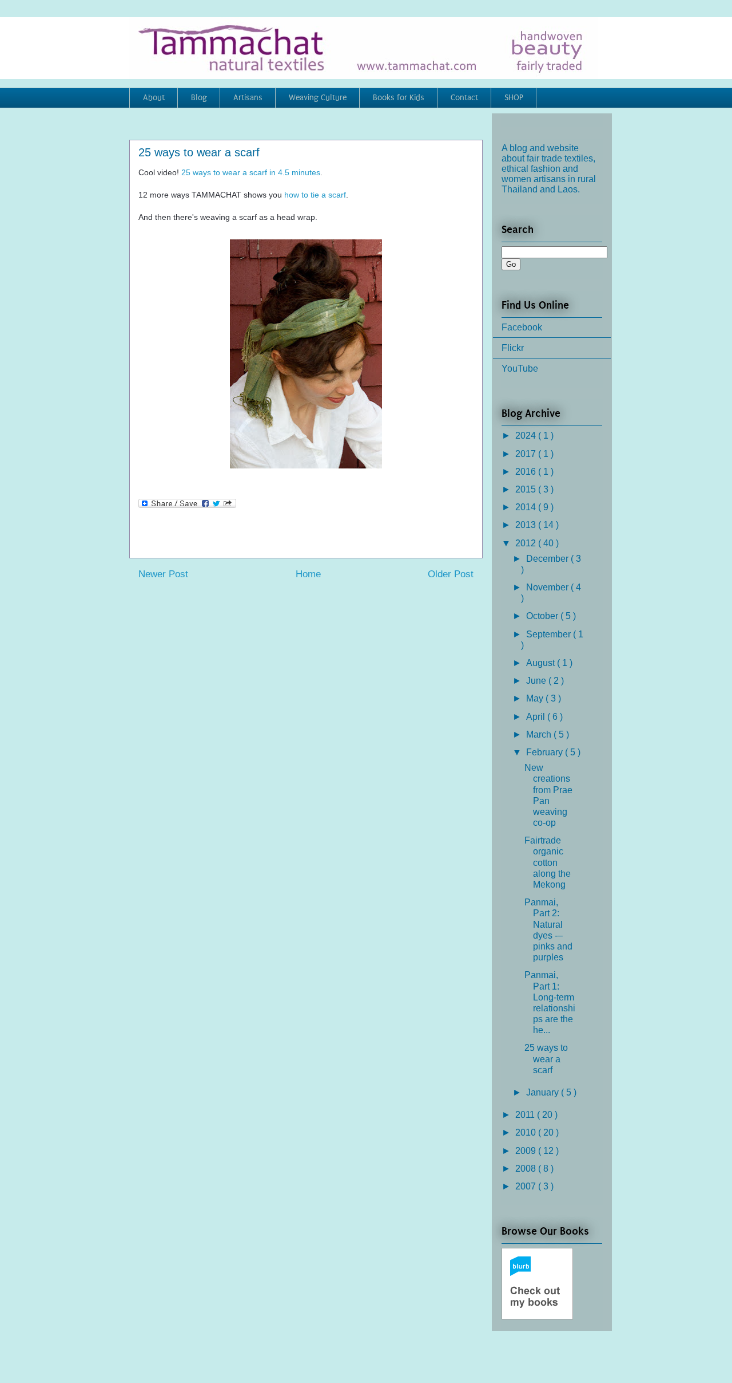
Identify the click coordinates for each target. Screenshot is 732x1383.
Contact (464, 98)
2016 (526, 471)
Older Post (451, 574)
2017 (526, 454)
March (540, 734)
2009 (526, 1151)
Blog (199, 98)
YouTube (520, 368)
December (548, 559)
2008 (526, 1168)
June (537, 680)
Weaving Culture (318, 98)
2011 (526, 1115)
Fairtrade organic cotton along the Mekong (547, 862)
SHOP (513, 98)
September (549, 634)
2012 (526, 543)
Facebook (522, 327)
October (543, 616)
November (548, 587)
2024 (526, 435)
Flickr (513, 348)
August (541, 663)
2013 (526, 525)
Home (308, 574)
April (536, 717)
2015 (526, 489)
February (545, 752)
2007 (526, 1186)
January (543, 1092)
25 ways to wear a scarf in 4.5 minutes (250, 172)
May (536, 698)
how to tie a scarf (315, 194)
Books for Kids (398, 98)
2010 (526, 1132)
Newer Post (163, 574)
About (154, 98)
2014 (526, 507)
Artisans (247, 98)
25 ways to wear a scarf (546, 1058)
